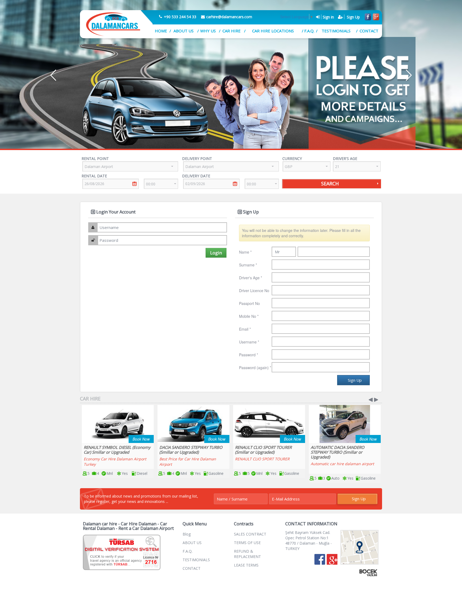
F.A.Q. (309, 30)
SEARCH (330, 183)
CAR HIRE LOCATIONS (273, 30)
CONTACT (369, 30)
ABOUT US (184, 30)
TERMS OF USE (247, 542)
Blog (187, 534)
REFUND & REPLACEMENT (247, 554)
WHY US (208, 30)
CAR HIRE (231, 30)
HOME (161, 30)
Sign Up (359, 498)
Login (216, 253)
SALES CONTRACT (250, 534)
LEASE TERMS (246, 565)
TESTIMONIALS (336, 30)
